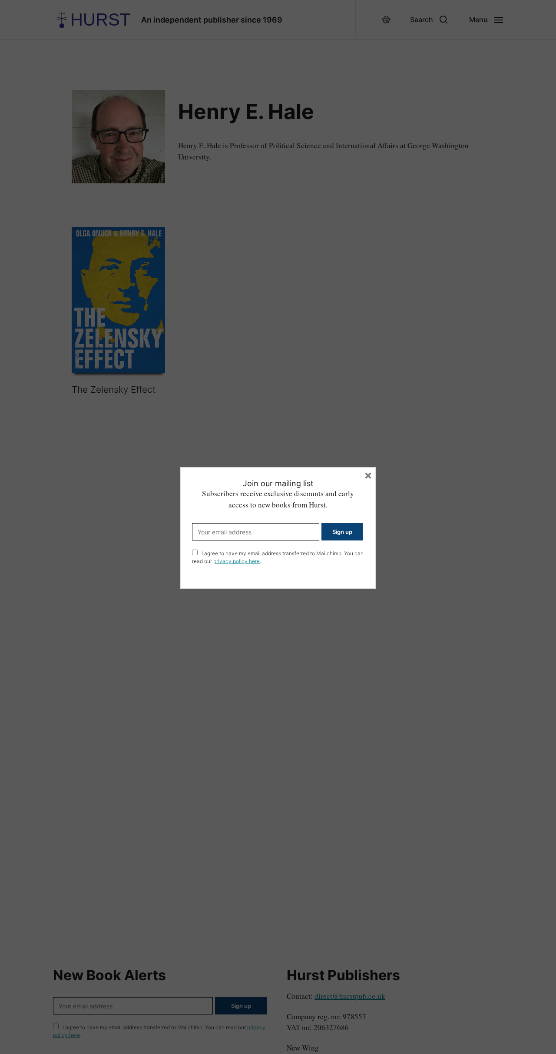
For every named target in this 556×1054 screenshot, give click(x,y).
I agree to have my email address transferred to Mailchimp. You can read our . (278, 557)
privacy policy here (236, 561)
